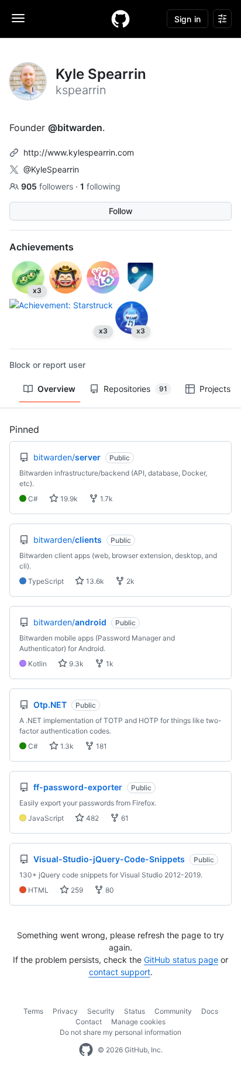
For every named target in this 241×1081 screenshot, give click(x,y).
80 (109, 890)
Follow (121, 211)
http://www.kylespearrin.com (78, 152)
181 (100, 746)
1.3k (66, 746)
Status (134, 1011)
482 (91, 818)
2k (130, 581)
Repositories (135, 389)
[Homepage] (120, 18)
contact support (119, 972)
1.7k (105, 498)
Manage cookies (138, 1021)
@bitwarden (75, 127)
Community (173, 1011)
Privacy (65, 1011)
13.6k (94, 581)
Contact (88, 1021)
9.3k (75, 663)
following (100, 186)
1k (108, 663)
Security (101, 1011)
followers (48, 186)
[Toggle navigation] (18, 18)
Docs (209, 1011)
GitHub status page (181, 960)
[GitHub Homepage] (86, 1050)
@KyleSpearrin (51, 169)
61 (124, 818)
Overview (56, 389)
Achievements (41, 247)
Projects (214, 389)
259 (76, 890)
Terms (33, 1011)
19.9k (68, 498)
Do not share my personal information (120, 1032)
